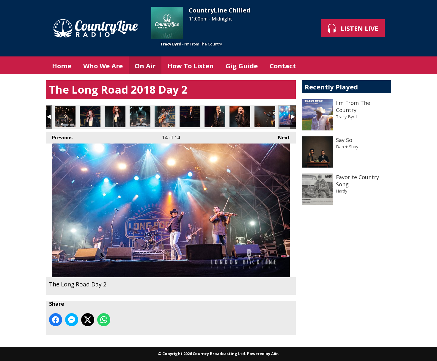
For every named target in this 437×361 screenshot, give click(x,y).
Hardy (341, 191)
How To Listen (190, 65)
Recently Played (331, 86)
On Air (145, 65)
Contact (283, 65)
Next (281, 137)
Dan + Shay (347, 146)
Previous (59, 137)
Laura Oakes (90, 116)
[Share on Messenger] (71, 319)
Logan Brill (65, 116)
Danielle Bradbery (190, 116)
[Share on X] (87, 319)
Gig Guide (242, 65)
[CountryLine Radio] (95, 28)
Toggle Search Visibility (382, 65)
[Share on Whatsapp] (103, 319)
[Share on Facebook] (55, 319)
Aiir (274, 353)
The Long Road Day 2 (140, 116)
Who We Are (103, 65)
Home (61, 65)
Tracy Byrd (170, 44)
